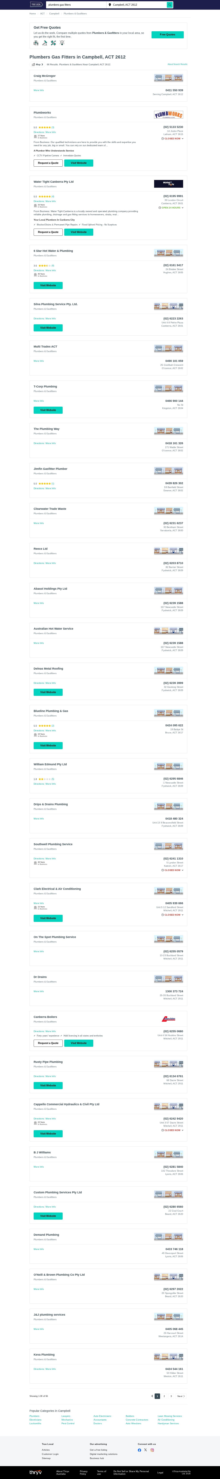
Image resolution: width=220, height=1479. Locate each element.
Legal (160, 1472)
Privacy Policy (83, 1472)
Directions (39, 132)
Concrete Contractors (137, 1419)
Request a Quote (48, 163)
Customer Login (50, 1454)
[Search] (170, 5)
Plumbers (34, 1416)
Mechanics (67, 1419)
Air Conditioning (166, 1419)
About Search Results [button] (177, 64)
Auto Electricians (102, 1416)
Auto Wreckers (133, 1423)
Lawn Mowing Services (170, 1416)
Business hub (97, 1458)
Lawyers (66, 1416)
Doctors (98, 1423)
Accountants (100, 1419)
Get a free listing (98, 1450)
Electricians (35, 1419)
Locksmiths (35, 1423)
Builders (130, 1416)
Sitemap (46, 1458)
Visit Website (79, 163)
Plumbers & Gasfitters (45, 80)
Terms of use (101, 1472)
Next (179, 1396)
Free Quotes (167, 34)
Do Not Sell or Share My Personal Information (131, 1472)
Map (38, 64)
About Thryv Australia (62, 1472)
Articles (46, 1450)
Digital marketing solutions (103, 1454)
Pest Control (68, 1423)
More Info (39, 90)
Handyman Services (168, 1423)
